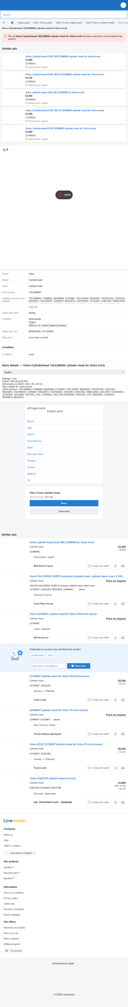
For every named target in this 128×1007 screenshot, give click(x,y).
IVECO (31, 434)
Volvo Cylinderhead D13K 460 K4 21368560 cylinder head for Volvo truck (64, 74)
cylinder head (35, 286)
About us (8, 834)
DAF (29, 428)
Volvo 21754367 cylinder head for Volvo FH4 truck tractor (63, 614)
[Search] (123, 15)
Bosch (30, 421)
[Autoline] (12, 23)
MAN (30, 447)
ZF (28, 480)
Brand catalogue (12, 914)
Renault (31, 460)
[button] (123, 5)
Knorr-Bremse (34, 441)
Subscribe (80, 666)
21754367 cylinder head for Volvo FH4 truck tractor (59, 676)
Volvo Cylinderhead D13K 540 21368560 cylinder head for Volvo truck (62, 56)
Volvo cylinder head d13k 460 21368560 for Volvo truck (54, 92)
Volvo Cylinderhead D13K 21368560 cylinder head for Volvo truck (60, 128)
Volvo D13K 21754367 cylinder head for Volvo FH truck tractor (66, 744)
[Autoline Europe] (20, 5)
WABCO (31, 474)
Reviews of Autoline (14, 909)
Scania (30, 467)
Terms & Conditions (14, 892)
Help (6, 840)
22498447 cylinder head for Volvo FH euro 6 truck (59, 710)
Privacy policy (11, 898)
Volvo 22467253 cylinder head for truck (53, 778)
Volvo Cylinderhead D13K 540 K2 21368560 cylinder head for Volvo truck (64, 110)
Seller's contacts (12, 845)
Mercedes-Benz (35, 454)
